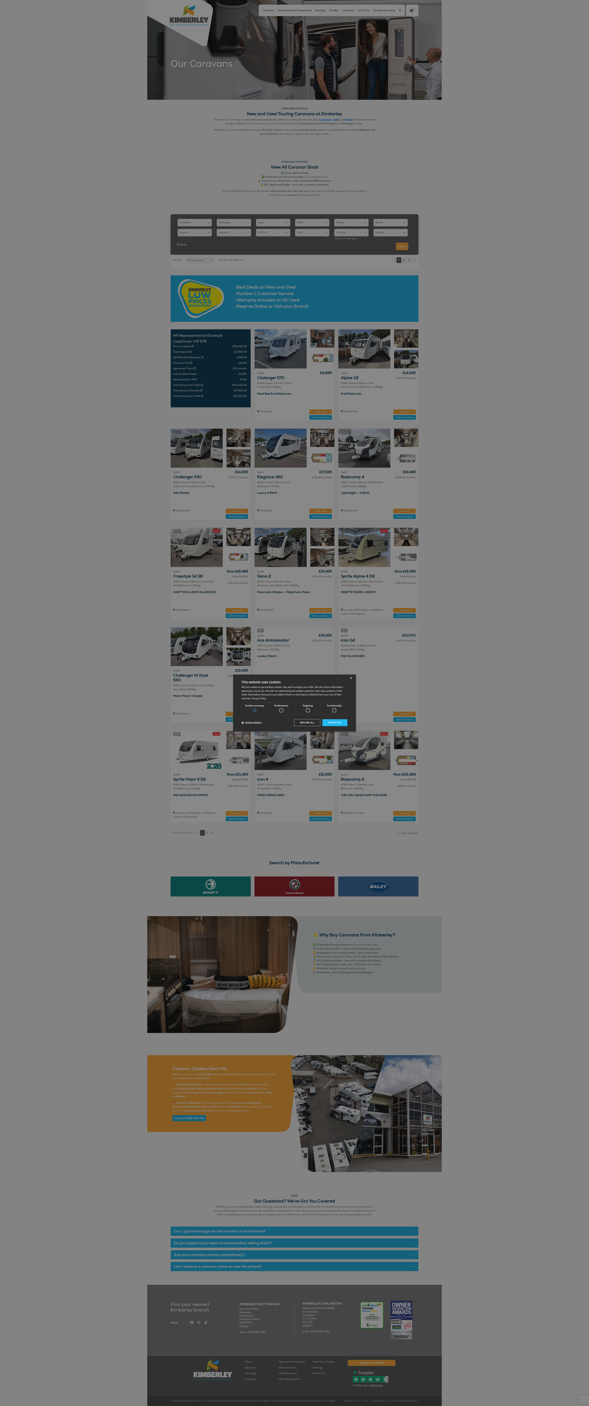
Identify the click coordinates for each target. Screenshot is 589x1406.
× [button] (351, 678)
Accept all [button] (335, 722)
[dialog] (294, 703)
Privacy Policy (258, 698)
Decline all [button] (307, 722)
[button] (252, 722)
